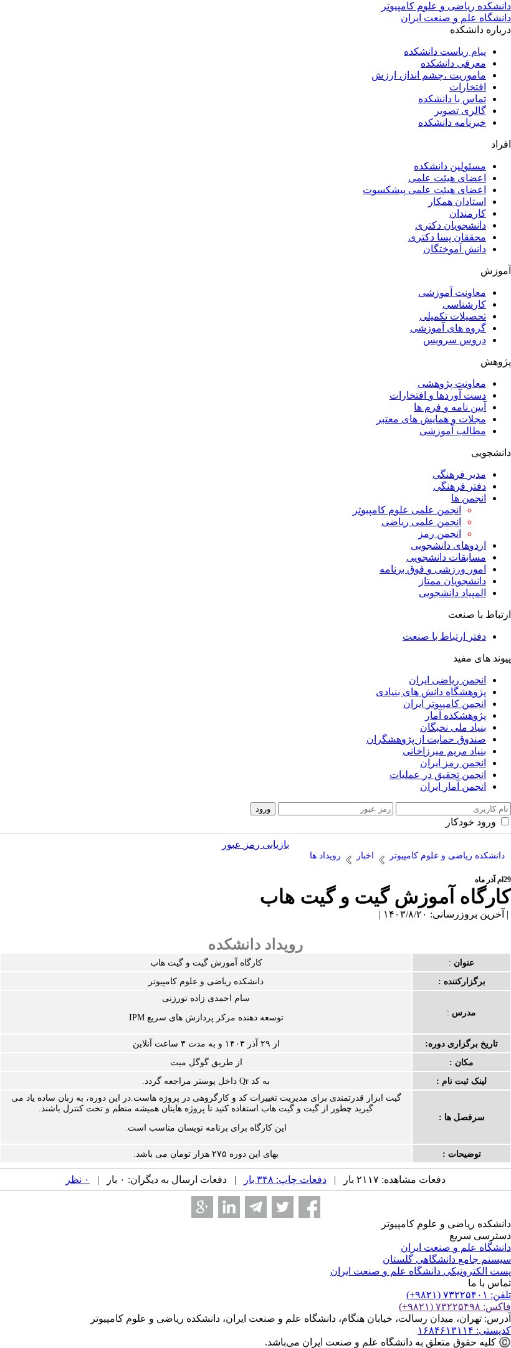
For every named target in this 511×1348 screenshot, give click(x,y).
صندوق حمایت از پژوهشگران (426, 739)
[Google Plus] (202, 1207)
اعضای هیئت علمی (447, 178)
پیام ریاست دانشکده (445, 51)
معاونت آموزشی (452, 292)
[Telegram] (256, 1207)
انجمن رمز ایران (453, 762)
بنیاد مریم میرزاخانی (444, 751)
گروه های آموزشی (448, 328)
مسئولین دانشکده (450, 166)
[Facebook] (309, 1207)
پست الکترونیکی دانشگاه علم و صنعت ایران (420, 1271)
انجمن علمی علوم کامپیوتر (407, 510)
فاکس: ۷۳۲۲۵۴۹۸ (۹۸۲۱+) (455, 1306)
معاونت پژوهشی (452, 383)
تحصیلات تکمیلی (452, 316)
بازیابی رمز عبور (255, 844)
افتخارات (467, 87)
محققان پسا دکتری (447, 237)
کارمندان (467, 213)
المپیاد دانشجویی (452, 592)
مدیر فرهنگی (459, 474)
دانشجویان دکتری (450, 225)
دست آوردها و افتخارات (437, 395)
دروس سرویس (454, 340)
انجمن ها (468, 498)
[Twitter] (283, 1207)
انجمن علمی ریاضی (421, 521)
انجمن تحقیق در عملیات (437, 774)
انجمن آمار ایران (453, 786)
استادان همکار (457, 201)
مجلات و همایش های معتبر (431, 419)
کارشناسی (464, 304)
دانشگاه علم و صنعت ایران (456, 1247)
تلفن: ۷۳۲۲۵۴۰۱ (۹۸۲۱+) (458, 1294)
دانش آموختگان (454, 249)
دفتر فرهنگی (459, 486)
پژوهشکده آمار (455, 715)
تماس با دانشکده (452, 98)
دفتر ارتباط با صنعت (444, 636)
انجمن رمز (439, 533)
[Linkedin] (229, 1207)
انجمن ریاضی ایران (447, 680)
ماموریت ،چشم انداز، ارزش (428, 75)
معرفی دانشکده (453, 63)
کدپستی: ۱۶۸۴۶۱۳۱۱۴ (464, 1330)
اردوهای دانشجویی (448, 545)
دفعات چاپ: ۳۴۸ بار (285, 1179)
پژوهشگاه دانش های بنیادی (431, 691)
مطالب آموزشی (452, 430)
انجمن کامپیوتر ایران (444, 703)
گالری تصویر (460, 110)
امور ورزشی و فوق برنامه (433, 569)
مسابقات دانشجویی (446, 557)
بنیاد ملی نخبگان (453, 727)
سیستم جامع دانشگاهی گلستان (447, 1259)
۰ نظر (77, 1179)
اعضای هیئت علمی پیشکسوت (424, 189)
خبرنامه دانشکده (452, 122)
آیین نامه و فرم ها (450, 407)
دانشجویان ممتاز (452, 581)
